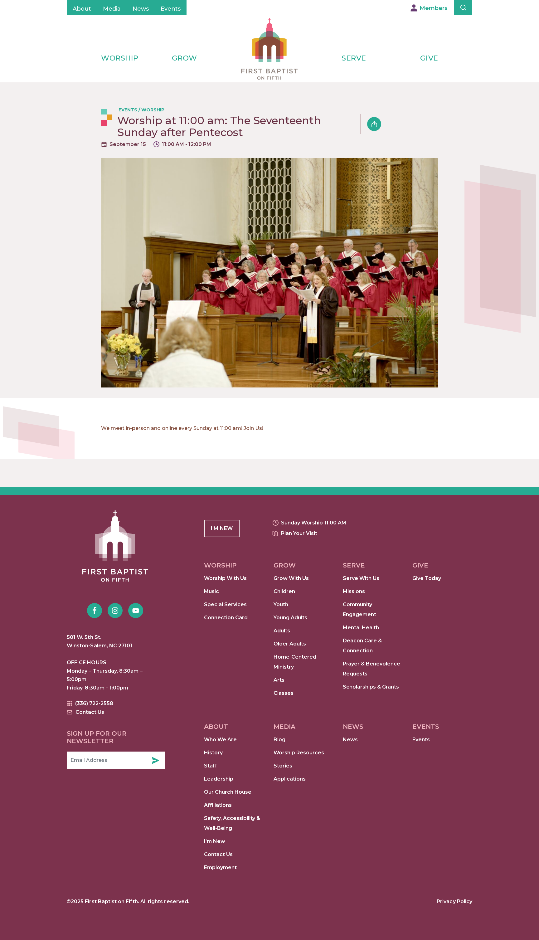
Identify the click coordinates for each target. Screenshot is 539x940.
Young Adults (290, 618)
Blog (279, 740)
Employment (220, 867)
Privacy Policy (454, 901)
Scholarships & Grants (371, 687)
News (141, 8)
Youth (281, 604)
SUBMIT (155, 760)
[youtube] (135, 610)
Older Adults (290, 644)
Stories (283, 766)
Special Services (225, 604)
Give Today (426, 578)
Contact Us (218, 854)
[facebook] (94, 610)
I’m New (214, 841)
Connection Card (226, 618)
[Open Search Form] (463, 7)
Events (171, 8)
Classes (284, 693)
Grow (184, 58)
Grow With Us (291, 578)
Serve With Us (361, 578)
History (213, 753)
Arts (279, 680)
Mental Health (361, 628)
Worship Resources (299, 753)
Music (211, 591)
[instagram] (115, 610)
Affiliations (218, 805)
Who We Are (220, 740)
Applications (290, 779)
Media (112, 8)
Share (374, 124)
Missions (354, 591)
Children (284, 591)
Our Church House (227, 792)
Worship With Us (225, 578)
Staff (210, 766)
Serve (354, 58)
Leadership (218, 779)
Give (429, 58)
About (82, 8)
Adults (282, 631)
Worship (119, 58)
